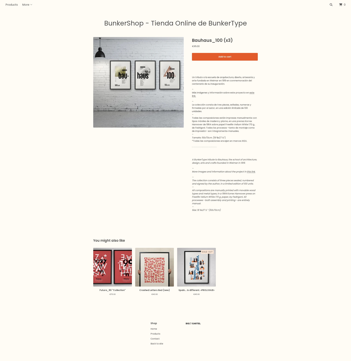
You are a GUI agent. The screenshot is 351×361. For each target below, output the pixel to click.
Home (154, 328)
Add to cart (224, 56)
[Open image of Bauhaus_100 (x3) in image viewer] (138, 82)
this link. (251, 171)
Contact (155, 338)
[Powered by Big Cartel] (193, 323)
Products (11, 5)
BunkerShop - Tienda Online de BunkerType (175, 23)
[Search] (331, 4)
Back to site (157, 343)
